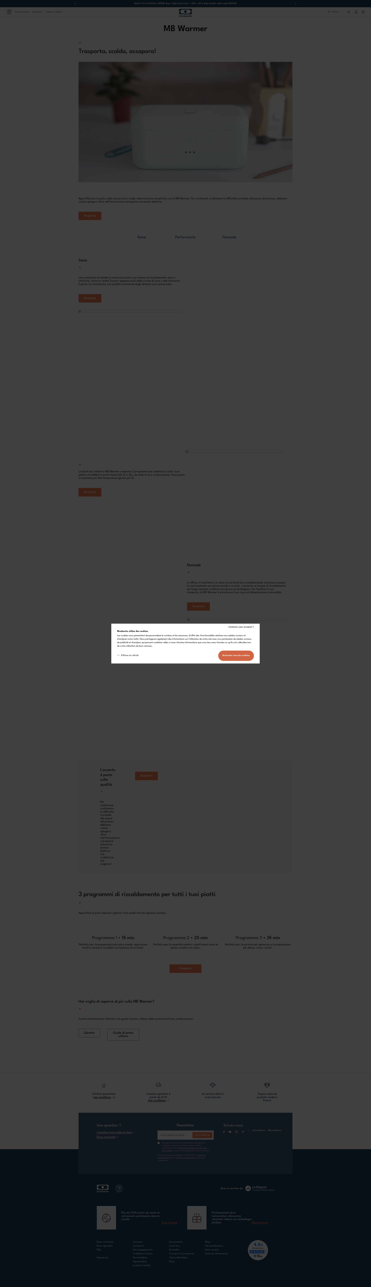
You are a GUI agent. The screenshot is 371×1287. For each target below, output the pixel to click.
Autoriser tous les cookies (236, 655)
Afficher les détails (130, 655)
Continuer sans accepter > (241, 627)
